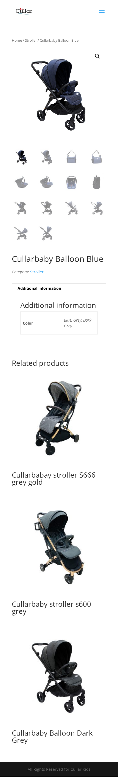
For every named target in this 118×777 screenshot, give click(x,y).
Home (17, 40)
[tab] (59, 288)
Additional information (39, 288)
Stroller (31, 40)
